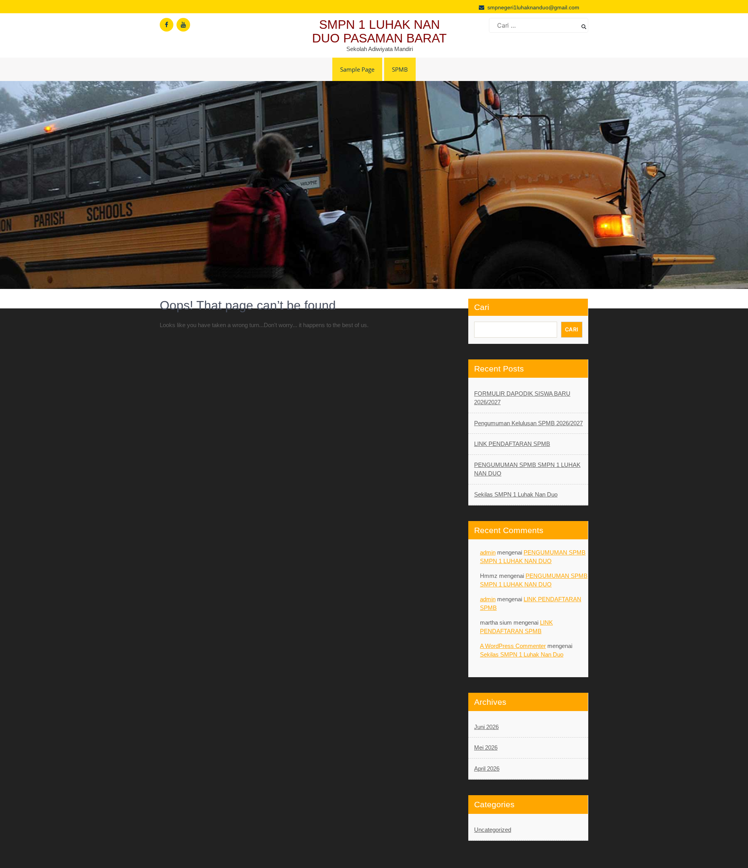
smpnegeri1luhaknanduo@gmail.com (533, 7)
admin (488, 552)
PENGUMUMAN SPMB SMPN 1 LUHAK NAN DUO (527, 469)
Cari (481, 307)
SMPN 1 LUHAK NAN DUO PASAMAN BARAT (379, 31)
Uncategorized (492, 829)
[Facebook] (166, 25)
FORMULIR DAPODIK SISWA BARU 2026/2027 (522, 398)
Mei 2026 (485, 747)
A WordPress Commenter (513, 646)
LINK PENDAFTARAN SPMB (512, 443)
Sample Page (357, 69)
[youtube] (183, 25)
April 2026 (486, 768)
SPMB (400, 69)
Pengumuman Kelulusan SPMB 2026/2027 (528, 423)
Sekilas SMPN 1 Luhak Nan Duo (515, 494)
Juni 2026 (486, 727)
